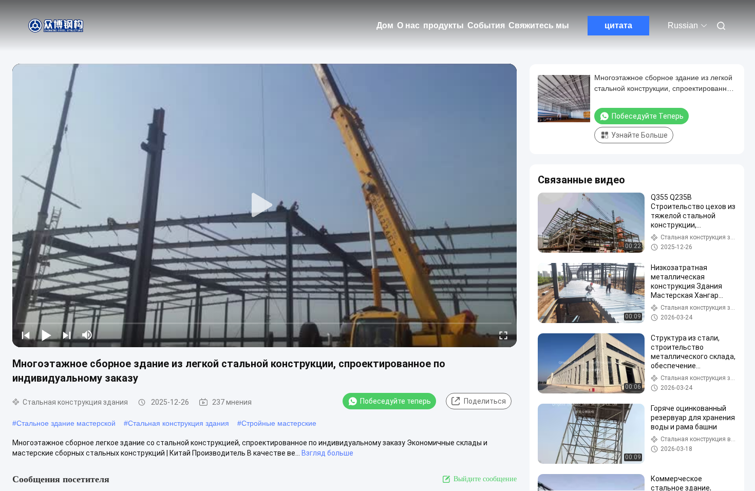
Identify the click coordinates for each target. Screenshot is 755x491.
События (486, 25)
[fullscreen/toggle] (503, 335)
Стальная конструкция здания (178, 423)
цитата (618, 25)
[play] (264, 205)
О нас (408, 25)
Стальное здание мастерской (66, 423)
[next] (66, 335)
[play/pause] (46, 335)
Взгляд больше (327, 453)
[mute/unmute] (87, 335)
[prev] (25, 335)
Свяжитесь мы (538, 25)
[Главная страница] (56, 25)
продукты (443, 25)
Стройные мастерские (278, 423)
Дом (384, 25)
